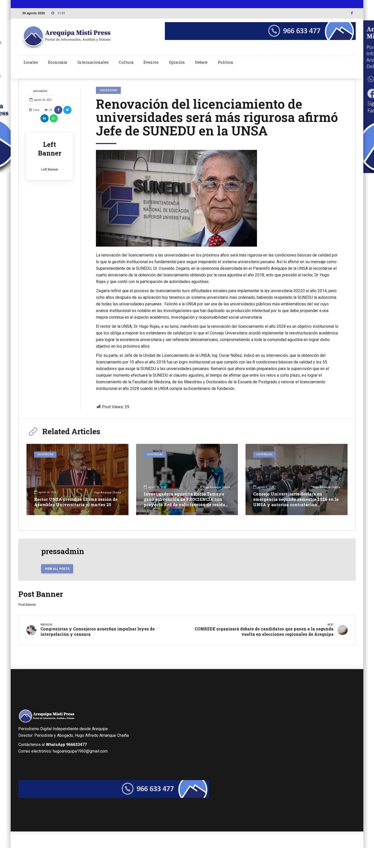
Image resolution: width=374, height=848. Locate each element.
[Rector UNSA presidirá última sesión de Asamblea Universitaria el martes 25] (77, 479)
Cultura (126, 62)
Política (225, 62)
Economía (57, 62)
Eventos (151, 62)
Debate (201, 62)
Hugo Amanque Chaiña (107, 492)
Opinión (177, 62)
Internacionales (93, 62)
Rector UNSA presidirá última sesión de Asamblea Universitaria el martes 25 (76, 502)
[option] (218, 198)
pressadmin (40, 91)
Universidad (108, 90)
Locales (30, 62)
